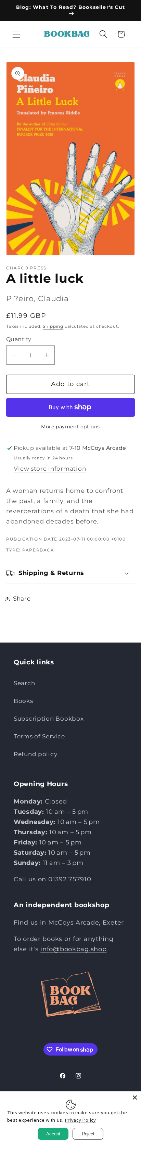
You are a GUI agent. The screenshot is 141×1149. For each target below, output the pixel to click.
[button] (17, 34)
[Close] (134, 1097)
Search (24, 683)
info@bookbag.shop (73, 949)
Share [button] (22, 598)
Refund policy (35, 754)
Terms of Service (39, 736)
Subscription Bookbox (49, 718)
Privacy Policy (80, 1120)
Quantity (18, 339)
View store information (50, 468)
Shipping (53, 326)
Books (23, 700)
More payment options (70, 427)
